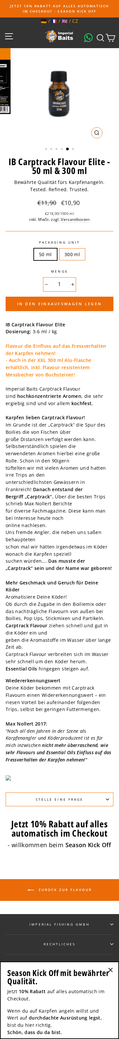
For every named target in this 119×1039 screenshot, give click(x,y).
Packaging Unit (59, 242)
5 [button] (67, 149)
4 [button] (62, 149)
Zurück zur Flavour (64, 889)
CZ (75, 21)
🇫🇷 (54, 21)
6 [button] (73, 149)
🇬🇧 (64, 21)
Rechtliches (60, 944)
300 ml (72, 254)
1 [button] (46, 149)
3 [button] (57, 149)
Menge (59, 271)
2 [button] (52, 149)
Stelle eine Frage (59, 799)
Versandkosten (75, 219)
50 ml (45, 254)
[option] (59, 8)
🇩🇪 (44, 21)
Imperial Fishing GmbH (59, 924)
